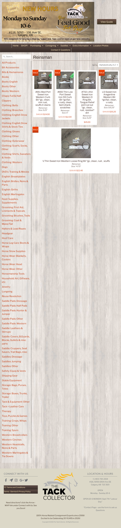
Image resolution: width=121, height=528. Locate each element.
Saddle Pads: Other (12, 318)
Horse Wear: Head (12, 264)
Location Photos (100, 45)
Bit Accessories (10, 67)
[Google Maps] (11, 480)
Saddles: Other (10, 366)
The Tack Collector (60, 522)
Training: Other (10, 425)
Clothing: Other (10, 136)
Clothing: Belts (10, 105)
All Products (9, 62)
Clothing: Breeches (12, 110)
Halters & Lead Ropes (14, 228)
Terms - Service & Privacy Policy (17, 492)
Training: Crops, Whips (14, 420)
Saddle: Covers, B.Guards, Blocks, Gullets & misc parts (16, 340)
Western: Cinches (12, 439)
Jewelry (6, 286)
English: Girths (10, 189)
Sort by (95, 65)
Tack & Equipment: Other (16, 401)
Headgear (7, 233)
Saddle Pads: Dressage (14, 301)
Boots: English (10, 81)
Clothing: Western (12, 162)
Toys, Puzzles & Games (14, 416)
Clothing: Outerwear (13, 141)
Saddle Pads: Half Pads (14, 305)
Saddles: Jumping (11, 361)
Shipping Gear (10, 375)
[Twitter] (26, 480)
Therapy (6, 411)
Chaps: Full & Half (11, 95)
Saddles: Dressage (12, 356)
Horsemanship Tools (13, 273)
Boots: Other (9, 86)
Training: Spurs (10, 430)
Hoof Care (7, 238)
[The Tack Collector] (48, 22)
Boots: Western (10, 91)
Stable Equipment (12, 380)
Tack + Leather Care (13, 406)
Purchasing (37, 46)
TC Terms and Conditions (14, 487)
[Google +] (21, 480)
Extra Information (82, 46)
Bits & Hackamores (12, 72)
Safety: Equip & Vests (14, 371)
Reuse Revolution (11, 296)
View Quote (107, 22)
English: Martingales (13, 194)
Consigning (52, 46)
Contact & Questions (60, 50)
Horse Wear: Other (12, 269)
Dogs (5, 167)
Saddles (65, 46)
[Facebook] (6, 480)
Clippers (6, 100)
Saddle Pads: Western (14, 323)
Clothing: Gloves (11, 131)
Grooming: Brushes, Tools (16, 215)
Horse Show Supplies (13, 251)
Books (5, 77)
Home (15, 45)
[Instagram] (16, 480)
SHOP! (24, 45)
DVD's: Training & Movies (15, 171)
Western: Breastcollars (14, 435)
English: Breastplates (13, 176)
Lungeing (7, 291)
